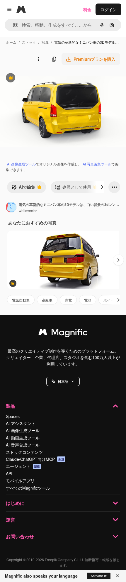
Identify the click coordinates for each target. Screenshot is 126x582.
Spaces (13, 416)
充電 (68, 299)
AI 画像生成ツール (21, 163)
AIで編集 (23, 188)
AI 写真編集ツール (97, 163)
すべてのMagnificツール (28, 488)
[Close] (117, 575)
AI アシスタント (20, 423)
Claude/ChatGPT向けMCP (35, 459)
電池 (87, 299)
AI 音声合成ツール (23, 445)
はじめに (15, 503)
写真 (45, 42)
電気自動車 (21, 299)
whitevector (28, 210)
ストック (29, 42)
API (9, 473)
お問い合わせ (20, 536)
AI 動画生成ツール (23, 438)
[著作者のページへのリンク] (11, 208)
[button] (63, 381)
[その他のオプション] (38, 59)
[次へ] (102, 187)
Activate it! (99, 575)
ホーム (11, 42)
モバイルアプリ (20, 480)
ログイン (108, 9)
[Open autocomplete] (13, 25)
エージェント (23, 466)
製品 (10, 405)
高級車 (47, 299)
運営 (10, 519)
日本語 (63, 381)
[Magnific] (63, 333)
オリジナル (40, 78)
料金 (87, 9)
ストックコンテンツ (24, 452)
